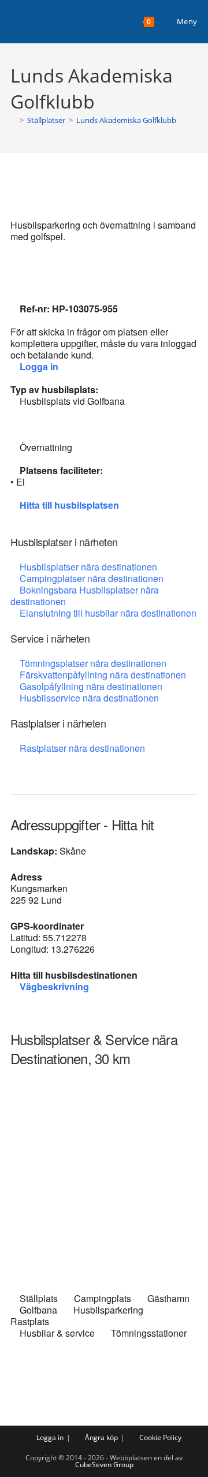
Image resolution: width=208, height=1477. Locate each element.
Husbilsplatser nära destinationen (88, 566)
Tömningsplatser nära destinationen (93, 663)
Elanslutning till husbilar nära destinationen (108, 613)
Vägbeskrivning (54, 986)
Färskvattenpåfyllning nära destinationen (103, 674)
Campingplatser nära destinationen (92, 578)
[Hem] (13, 120)
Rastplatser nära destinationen (82, 748)
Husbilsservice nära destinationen (89, 697)
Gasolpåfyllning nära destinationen (91, 686)
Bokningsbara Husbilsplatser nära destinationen (84, 595)
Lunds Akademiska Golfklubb (126, 120)
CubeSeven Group (104, 1464)
